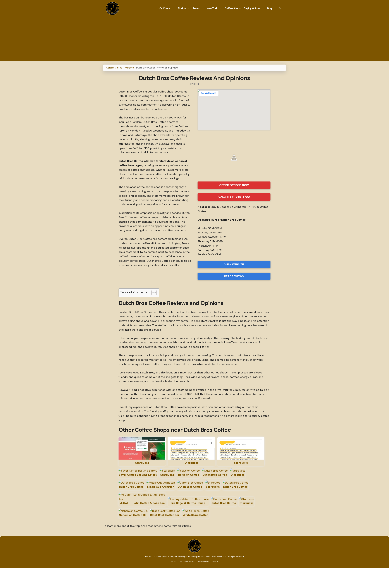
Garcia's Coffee (114, 67)
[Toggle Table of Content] (152, 292)
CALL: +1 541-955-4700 (234, 197)
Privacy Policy (190, 561)
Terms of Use (177, 561)
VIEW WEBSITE (234, 264)
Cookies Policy (203, 561)
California (164, 8)
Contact (214, 561)
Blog (269, 8)
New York (212, 8)
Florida (182, 8)
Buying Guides (252, 8)
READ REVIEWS (234, 276)
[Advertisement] (194, 39)
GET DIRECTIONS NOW (234, 185)
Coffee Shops (233, 8)
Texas (196, 8)
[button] (280, 8)
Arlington (129, 67)
